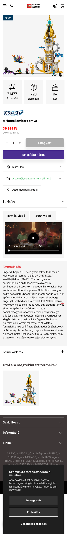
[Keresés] (12, 6)
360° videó (43, 215)
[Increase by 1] (20, 143)
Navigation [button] (5, 6)
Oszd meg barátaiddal (25, 189)
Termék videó (15, 215)
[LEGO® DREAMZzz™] (33, 112)
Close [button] (33, 422)
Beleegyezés (33, 500)
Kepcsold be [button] (63, 202)
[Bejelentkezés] (55, 5)
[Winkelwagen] (62, 5)
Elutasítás (33, 512)
